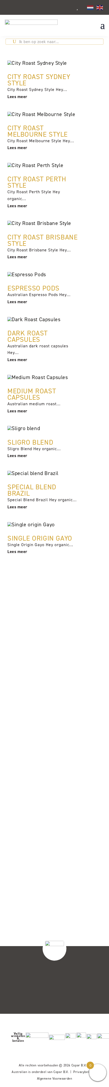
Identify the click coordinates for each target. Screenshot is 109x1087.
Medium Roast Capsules (31, 394)
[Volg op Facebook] (90, 988)
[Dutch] (90, 7)
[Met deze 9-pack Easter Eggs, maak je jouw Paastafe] (80, 653)
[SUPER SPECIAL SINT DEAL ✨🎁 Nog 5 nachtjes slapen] (29, 875)
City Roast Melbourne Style (37, 131)
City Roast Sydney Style (38, 79)
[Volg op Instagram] (90, 974)
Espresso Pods (33, 288)
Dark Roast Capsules (27, 336)
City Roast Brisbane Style (42, 240)
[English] (100, 7)
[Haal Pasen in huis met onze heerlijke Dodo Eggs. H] (29, 758)
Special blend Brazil (31, 490)
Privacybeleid (83, 1072)
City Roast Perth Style (36, 182)
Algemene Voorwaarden (54, 1078)
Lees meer (17, 96)
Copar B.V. (79, 1065)
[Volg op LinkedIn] (91, 1002)
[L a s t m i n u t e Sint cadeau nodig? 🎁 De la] (80, 765)
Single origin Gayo (39, 538)
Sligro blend (30, 442)
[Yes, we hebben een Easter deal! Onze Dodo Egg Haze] (29, 656)
